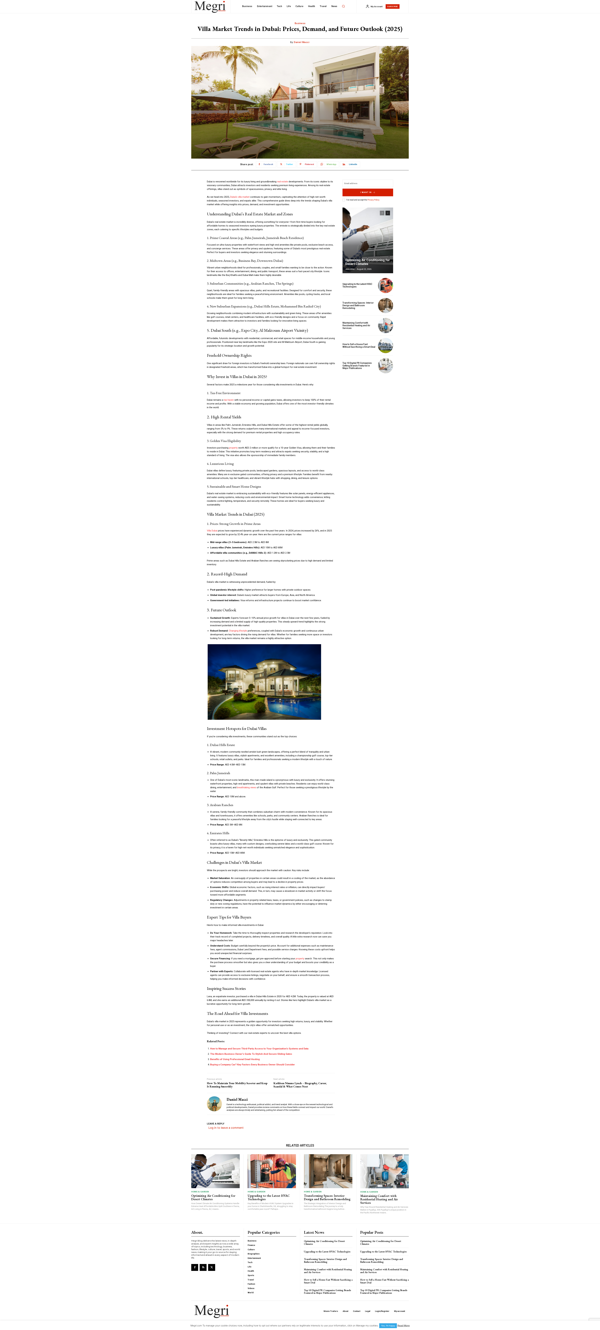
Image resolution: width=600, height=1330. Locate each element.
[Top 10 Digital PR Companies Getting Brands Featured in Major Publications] (385, 365)
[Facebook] (194, 1267)
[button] (343, 6)
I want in (366, 192)
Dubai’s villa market (240, 196)
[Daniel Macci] (214, 1104)
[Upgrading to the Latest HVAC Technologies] (385, 285)
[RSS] (203, 1267)
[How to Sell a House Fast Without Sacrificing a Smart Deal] (385, 345)
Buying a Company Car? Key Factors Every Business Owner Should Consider (252, 1064)
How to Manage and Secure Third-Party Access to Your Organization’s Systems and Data (259, 1048)
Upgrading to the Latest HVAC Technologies (269, 1197)
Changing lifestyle (238, 630)
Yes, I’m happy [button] (388, 1325)
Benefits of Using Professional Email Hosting (235, 1059)
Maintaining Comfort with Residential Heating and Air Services (356, 325)
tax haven (229, 399)
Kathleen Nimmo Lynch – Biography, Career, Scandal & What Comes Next (300, 1084)
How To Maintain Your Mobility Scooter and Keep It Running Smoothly (237, 1084)
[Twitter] (211, 1267)
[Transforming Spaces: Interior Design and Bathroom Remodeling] (385, 305)
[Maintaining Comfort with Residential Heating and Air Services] (385, 325)
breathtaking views (246, 787)
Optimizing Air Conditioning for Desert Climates (367, 262)
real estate (282, 181)
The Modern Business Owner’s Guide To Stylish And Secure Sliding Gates (251, 1054)
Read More (404, 1325)
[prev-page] (382, 213)
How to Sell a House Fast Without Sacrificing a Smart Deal (358, 345)
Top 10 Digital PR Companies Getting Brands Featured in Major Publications (357, 366)
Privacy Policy (373, 200)
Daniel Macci (301, 42)
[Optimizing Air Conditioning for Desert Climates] (367, 240)
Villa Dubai (212, 530)
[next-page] (387, 213)
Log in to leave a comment (226, 1127)
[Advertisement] (367, 397)
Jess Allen (350, 269)
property (233, 447)
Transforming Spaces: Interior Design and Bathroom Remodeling (358, 305)
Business (300, 23)
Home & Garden (200, 1192)
